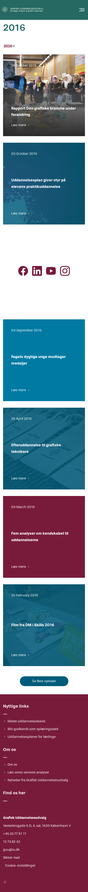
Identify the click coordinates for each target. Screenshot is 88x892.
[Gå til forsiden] (22, 13)
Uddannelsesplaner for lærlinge (32, 737)
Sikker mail (11, 857)
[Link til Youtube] (51, 272)
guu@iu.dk (11, 850)
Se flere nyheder (44, 681)
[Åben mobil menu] (82, 10)
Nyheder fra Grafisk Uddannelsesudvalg (38, 780)
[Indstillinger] (4, 882)
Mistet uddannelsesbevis (26, 721)
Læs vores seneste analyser (28, 772)
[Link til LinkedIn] (37, 272)
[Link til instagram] (65, 272)
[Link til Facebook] (23, 272)
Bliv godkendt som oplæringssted (33, 729)
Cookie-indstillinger (20, 865)
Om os (12, 764)
